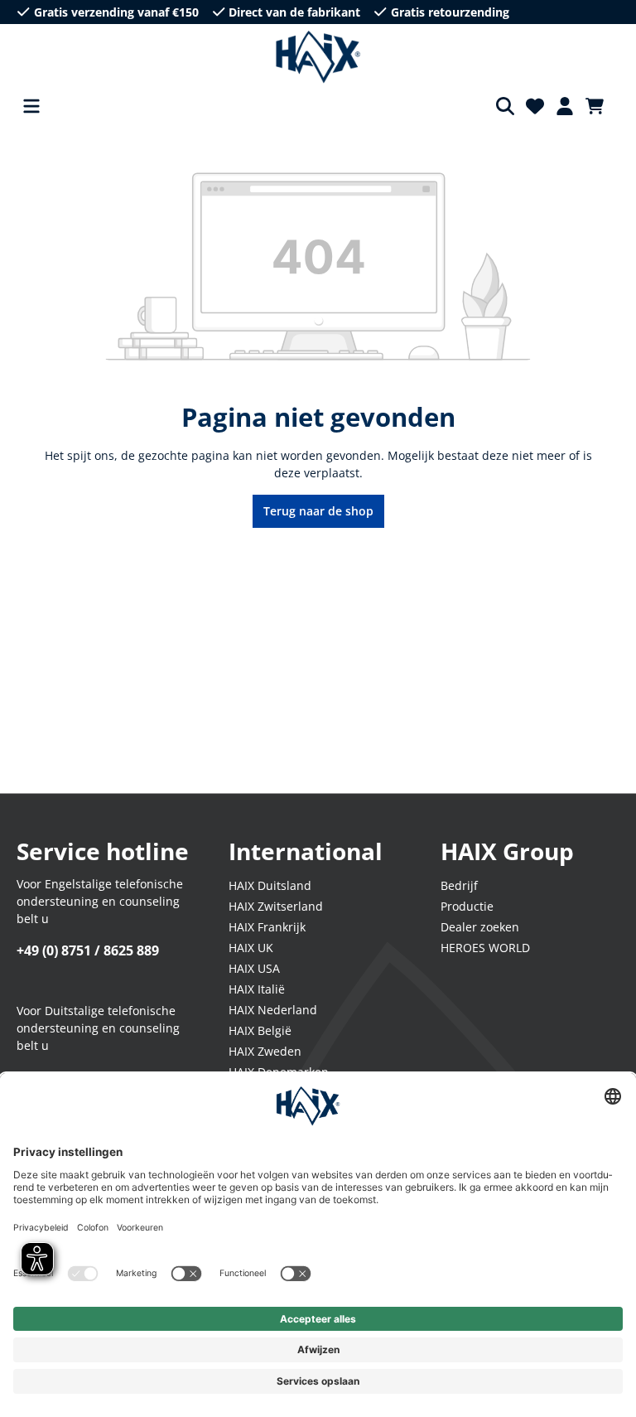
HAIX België (260, 1030)
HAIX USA (254, 968)
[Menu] (31, 106)
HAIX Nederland (273, 1010)
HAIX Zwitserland (276, 906)
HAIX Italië (257, 989)
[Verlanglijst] (535, 106)
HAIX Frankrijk (267, 927)
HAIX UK (251, 947)
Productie (467, 906)
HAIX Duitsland (270, 885)
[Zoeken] (505, 106)
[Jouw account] (565, 106)
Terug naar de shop (318, 511)
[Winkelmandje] (599, 106)
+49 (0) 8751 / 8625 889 (88, 950)
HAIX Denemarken (279, 1072)
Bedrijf (459, 885)
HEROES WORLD (485, 947)
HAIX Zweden (265, 1051)
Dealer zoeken (480, 927)
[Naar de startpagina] (318, 57)
